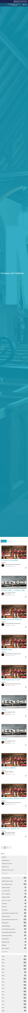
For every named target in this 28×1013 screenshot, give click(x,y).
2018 (14, 982)
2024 (14, 962)
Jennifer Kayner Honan (14, 881)
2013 (14, 998)
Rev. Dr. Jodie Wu (14, 894)
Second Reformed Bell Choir (14, 932)
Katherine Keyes (14, 916)
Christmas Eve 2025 (7, 863)
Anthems (4, 857)
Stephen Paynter (14, 887)
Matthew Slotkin (14, 897)
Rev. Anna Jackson (14, 878)
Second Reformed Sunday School (14, 913)
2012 (14, 1001)
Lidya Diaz (14, 903)
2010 (14, 1007)
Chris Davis (14, 910)
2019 (14, 978)
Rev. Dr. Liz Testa (14, 900)
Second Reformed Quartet (14, 929)
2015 (14, 991)
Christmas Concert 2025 (8, 870)
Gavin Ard (14, 906)
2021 (14, 972)
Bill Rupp (14, 945)
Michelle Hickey (14, 942)
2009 (14, 1010)
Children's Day (5, 866)
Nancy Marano (14, 938)
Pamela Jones (14, 922)
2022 (14, 969)
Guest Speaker (14, 948)
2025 (14, 959)
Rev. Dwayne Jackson (14, 884)
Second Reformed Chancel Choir (14, 919)
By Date (4, 541)
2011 (14, 1004)
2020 (14, 975)
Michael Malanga (14, 926)
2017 (14, 985)
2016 (14, 988)
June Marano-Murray (14, 935)
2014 (14, 994)
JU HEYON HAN (14, 890)
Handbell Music (5, 860)
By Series (10, 541)
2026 (14, 956)
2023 (14, 966)
